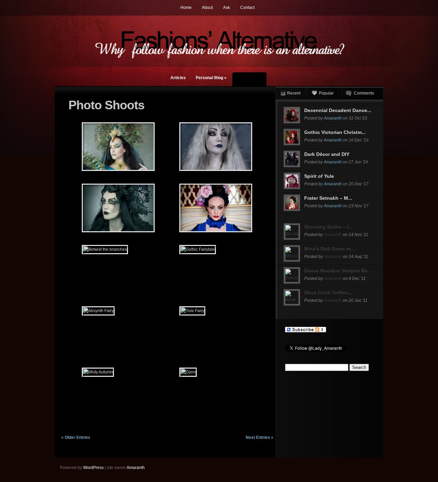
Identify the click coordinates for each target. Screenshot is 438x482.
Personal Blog (211, 77)
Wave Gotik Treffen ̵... (329, 292)
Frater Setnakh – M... (328, 198)
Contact (247, 7)
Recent (293, 93)
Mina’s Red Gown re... (329, 248)
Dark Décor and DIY (326, 154)
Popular (326, 93)
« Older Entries (75, 437)
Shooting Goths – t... (328, 227)
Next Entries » (259, 437)
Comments (364, 93)
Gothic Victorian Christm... (335, 132)
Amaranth (333, 118)
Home (186, 7)
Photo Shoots (249, 79)
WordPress (93, 467)
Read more (136, 146)
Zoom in (102, 146)
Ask (226, 7)
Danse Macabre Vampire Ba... (338, 270)
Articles (178, 77)
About (207, 7)
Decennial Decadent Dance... (337, 110)
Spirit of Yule (319, 176)
